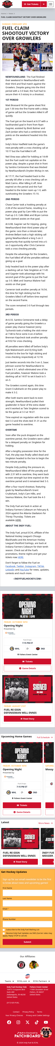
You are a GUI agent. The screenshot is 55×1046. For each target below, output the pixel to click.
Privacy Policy (28, 1012)
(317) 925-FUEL (13, 1002)
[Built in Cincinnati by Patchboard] (27, 1034)
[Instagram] (18, 1022)
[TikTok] (36, 1022)
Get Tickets (32, 4)
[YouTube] (46, 1022)
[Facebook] (9, 1022)
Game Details (29, 668)
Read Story (28, 718)
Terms (39, 1012)
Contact (16, 1012)
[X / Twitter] (27, 1022)
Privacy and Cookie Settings (38, 1015)
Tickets (29, 661)
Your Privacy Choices (14, 1015)
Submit (27, 942)
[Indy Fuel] (7, 4)
